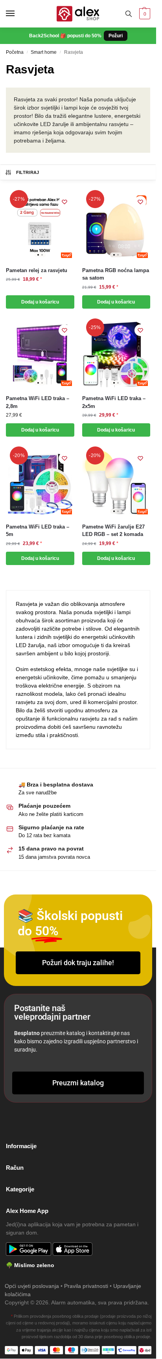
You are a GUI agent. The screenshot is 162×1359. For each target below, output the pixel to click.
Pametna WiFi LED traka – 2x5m (113, 402)
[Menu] (17, 14)
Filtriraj (27, 172)
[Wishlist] (64, 202)
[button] (143, 13)
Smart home (44, 52)
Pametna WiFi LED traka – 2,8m (37, 402)
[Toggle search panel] (129, 13)
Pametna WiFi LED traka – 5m (37, 531)
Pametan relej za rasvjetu (36, 270)
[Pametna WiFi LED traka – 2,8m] (40, 354)
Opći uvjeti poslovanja (32, 1286)
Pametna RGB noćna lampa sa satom (115, 274)
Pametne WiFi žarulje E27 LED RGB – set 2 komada (113, 531)
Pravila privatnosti (86, 1286)
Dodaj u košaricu (40, 302)
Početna (15, 52)
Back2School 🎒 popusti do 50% (76, 35)
